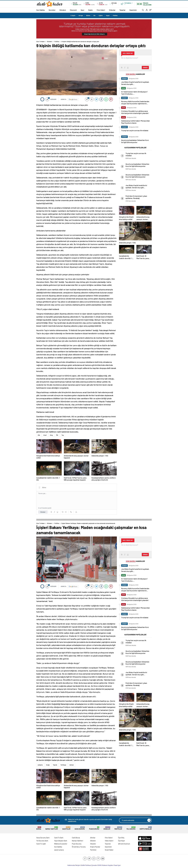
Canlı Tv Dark (58, 838)
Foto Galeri (101, 10)
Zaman (72, 765)
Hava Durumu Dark (43, 838)
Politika (115, 15)
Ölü (57, 435)
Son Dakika (40, 10)
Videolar (112, 10)
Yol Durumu (130, 828)
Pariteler (118, 828)
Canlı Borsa (76, 838)
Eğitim (101, 15)
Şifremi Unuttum (124, 844)
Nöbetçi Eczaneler (60, 844)
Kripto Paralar (146, 828)
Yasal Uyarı (117, 865)
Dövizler (93, 841)
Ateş (51, 435)
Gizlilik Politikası (86, 865)
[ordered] (62, 512)
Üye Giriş (121, 838)
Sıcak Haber (109, 850)
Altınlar (92, 838)
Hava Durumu (80, 828)
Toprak (55, 765)
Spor (82, 10)
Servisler (52, 10)
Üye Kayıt (121, 841)
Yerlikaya (63, 765)
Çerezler (94, 865)
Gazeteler (133, 10)
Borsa (38, 828)
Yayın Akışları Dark (60, 841)
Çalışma (40, 765)
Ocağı (48, 765)
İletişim (78, 865)
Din (94, 15)
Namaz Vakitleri (51, 828)
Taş (62, 435)
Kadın (90, 10)
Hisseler (106, 828)
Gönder (42, 512)
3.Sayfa (72, 15)
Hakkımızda (71, 865)
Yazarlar (122, 10)
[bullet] (65, 512)
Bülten (88, 15)
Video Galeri (109, 841)
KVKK (99, 865)
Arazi (45, 435)
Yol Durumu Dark (42, 841)
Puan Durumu (94, 828)
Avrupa (81, 15)
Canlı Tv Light (41, 844)
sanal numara (59, 850)
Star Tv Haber (40, 41)
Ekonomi (73, 10)
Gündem (63, 10)
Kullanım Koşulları (107, 865)
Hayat (108, 15)
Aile (39, 435)
